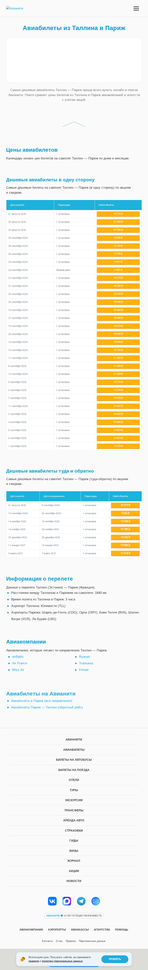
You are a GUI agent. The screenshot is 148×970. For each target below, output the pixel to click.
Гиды (73, 840)
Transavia (86, 663)
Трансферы (73, 810)
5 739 (117, 245)
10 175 (117, 277)
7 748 (117, 253)
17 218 (125, 553)
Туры (74, 790)
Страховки (74, 830)
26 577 (125, 505)
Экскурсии (74, 800)
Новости (73, 881)
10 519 (117, 326)
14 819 (117, 430)
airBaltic (18, 657)
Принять (115, 959)
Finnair (84, 670)
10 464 (117, 317)
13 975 (117, 398)
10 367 (117, 310)
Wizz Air (18, 670)
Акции (74, 871)
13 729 (117, 390)
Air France (19, 663)
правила (34, 961)
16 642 (125, 537)
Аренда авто (73, 820)
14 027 (117, 406)
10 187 (117, 286)
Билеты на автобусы (74, 759)
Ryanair (84, 657)
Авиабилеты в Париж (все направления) (41, 701)
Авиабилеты (74, 749)
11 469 (117, 366)
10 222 (117, 293)
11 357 (117, 358)
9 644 (124, 513)
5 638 (117, 237)
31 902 (117, 221)
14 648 (125, 521)
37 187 (117, 229)
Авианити (74, 739)
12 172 (117, 382)
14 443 (117, 414)
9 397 (117, 261)
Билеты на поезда (73, 770)
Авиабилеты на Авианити (41, 694)
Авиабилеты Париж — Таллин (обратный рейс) (47, 707)
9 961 (117, 270)
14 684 (117, 422)
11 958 (117, 373)
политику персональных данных (62, 961)
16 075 (117, 446)
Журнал (73, 860)
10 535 (117, 333)
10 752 (117, 350)
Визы (73, 850)
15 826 (125, 545)
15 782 (125, 529)
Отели (74, 780)
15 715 (117, 214)
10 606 (117, 342)
